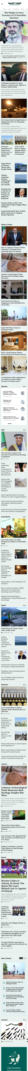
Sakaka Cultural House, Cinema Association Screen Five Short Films (6, 813)
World (22, 7)
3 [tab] (18, 422)
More (24, 385)
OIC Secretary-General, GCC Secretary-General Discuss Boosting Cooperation (13, 453)
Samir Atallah (6, 402)
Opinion (4, 385)
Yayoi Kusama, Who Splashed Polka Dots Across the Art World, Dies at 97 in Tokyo (13, 836)
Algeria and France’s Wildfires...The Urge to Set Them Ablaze (10, 408)
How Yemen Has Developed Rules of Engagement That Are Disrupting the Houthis (14, 120)
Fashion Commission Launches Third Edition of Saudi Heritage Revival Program (12, 847)
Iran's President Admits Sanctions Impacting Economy (13, 55)
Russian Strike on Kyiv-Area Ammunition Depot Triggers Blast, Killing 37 (14, 203)
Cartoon (4, 1018)
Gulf (9, 7)
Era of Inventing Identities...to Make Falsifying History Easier (10, 391)
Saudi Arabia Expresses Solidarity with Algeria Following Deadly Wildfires (12, 502)
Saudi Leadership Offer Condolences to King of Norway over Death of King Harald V (6, 467)
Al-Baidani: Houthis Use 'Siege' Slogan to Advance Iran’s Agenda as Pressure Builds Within (13, 83)
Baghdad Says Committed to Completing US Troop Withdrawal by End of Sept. (13, 597)
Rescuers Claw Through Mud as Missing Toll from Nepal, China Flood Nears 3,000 (15, 988)
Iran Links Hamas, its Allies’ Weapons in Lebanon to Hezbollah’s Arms (13, 540)
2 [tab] (14, 422)
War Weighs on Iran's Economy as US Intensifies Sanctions (14, 14)
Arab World (16, 7)
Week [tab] (24, 956)
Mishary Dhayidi (7, 411)
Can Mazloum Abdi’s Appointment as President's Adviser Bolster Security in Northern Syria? (13, 378)
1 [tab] (9, 422)
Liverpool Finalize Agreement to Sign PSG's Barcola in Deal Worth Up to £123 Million (14, 942)
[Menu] (1, 3)
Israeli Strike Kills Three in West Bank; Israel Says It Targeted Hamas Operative (13, 211)
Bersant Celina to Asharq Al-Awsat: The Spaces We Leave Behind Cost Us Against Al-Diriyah (13, 884)
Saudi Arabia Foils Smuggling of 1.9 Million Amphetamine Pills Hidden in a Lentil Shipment (6, 483)
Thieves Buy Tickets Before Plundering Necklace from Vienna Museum (13, 826)
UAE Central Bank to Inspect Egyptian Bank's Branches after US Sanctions (20, 149)
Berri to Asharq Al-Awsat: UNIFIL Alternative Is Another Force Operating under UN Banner (13, 248)
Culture (4, 763)
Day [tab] (21, 956)
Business (4, 683)
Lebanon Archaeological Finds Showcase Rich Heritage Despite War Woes (12, 275)
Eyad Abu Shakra (7, 395)
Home (4, 7)
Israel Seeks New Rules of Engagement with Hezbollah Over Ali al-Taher (13, 301)
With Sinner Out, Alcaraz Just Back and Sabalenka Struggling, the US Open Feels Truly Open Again (13, 932)
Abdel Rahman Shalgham (9, 418)
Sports (3, 856)
